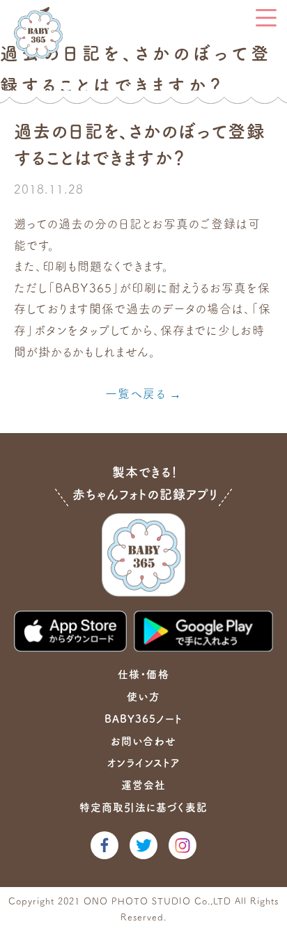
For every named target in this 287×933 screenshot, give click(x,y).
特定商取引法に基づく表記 (143, 807)
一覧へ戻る (135, 394)
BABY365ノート (143, 719)
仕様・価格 (143, 674)
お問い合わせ (143, 741)
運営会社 (143, 785)
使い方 (143, 696)
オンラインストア (143, 763)
